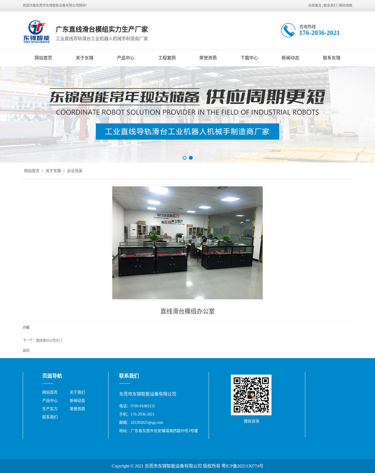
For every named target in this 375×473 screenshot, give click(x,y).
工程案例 (167, 58)
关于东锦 (84, 58)
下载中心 (249, 58)
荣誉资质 (208, 58)
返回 (26, 351)
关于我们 (77, 392)
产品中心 (126, 58)
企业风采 (74, 170)
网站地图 (345, 5)
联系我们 (330, 5)
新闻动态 (290, 58)
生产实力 (50, 409)
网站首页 (43, 58)
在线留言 (314, 5)
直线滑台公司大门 (49, 340)
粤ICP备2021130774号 (243, 466)
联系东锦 (331, 58)
